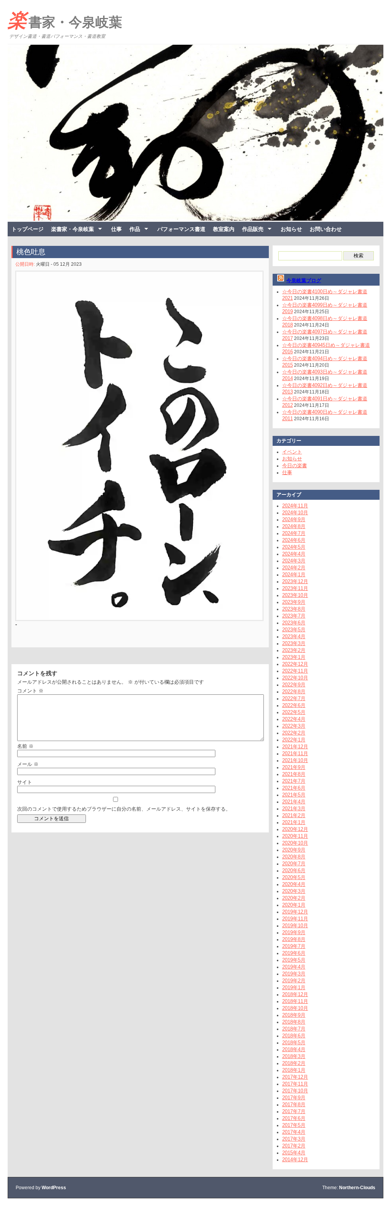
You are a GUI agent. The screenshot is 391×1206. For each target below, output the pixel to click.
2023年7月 (293, 616)
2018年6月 (293, 1036)
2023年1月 (293, 657)
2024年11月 (295, 506)
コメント (30, 691)
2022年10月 (295, 678)
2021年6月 (293, 788)
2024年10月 (295, 512)
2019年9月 (293, 932)
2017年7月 (293, 1111)
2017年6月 (293, 1118)
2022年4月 (293, 719)
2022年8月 (293, 691)
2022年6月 (293, 705)
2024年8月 (293, 526)
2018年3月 (293, 1056)
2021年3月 (293, 808)
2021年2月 (293, 815)
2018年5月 (293, 1042)
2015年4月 (293, 1153)
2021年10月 (295, 760)
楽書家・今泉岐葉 (65, 20)
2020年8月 (293, 857)
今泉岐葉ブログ (303, 280)
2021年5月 (293, 795)
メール (28, 764)
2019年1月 (293, 987)
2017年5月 (293, 1125)
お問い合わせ (326, 229)
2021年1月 (293, 822)
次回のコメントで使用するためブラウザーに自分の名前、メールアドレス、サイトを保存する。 (124, 809)
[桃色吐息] (138, 446)
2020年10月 (295, 843)
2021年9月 (293, 767)
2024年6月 (293, 540)
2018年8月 (293, 1022)
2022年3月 (293, 726)
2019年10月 (295, 925)
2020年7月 (293, 863)
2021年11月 (295, 753)
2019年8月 (293, 939)
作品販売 (252, 229)
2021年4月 (293, 802)
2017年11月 (295, 1084)
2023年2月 (293, 650)
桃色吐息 (30, 252)
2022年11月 (295, 671)
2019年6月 (293, 953)
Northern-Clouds (357, 1187)
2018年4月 (293, 1049)
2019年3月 (293, 974)
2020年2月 (293, 898)
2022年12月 (295, 664)
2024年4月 (293, 554)
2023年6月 (293, 623)
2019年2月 (293, 980)
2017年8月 (293, 1104)
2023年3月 (293, 643)
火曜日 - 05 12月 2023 (59, 264)
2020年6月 (293, 870)
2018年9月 (293, 1015)
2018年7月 (293, 1029)
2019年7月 (293, 946)
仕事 (116, 229)
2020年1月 (293, 905)
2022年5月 (293, 712)
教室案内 (223, 229)
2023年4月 (293, 636)
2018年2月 (293, 1063)
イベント (292, 452)
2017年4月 (293, 1132)
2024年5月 (293, 547)
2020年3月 (293, 891)
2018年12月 (295, 994)
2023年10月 (295, 595)
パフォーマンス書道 (181, 229)
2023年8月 (293, 609)
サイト (24, 782)
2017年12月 (295, 1077)
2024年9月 (293, 519)
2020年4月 (293, 884)
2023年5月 (293, 629)
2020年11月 (295, 836)
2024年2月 (293, 567)
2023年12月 (295, 581)
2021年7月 (293, 781)
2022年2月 (293, 733)
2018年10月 (295, 1008)
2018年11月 (295, 1001)
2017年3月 (293, 1139)
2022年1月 (293, 740)
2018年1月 (293, 1070)
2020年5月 (293, 877)
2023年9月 (293, 602)
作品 (134, 229)
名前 (25, 746)
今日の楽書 (294, 465)
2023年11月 (295, 588)
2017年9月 (293, 1097)
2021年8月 (293, 774)
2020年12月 (295, 829)
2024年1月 (293, 574)
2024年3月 (293, 561)
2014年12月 (295, 1159)
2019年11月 (295, 919)
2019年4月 (293, 967)
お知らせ (291, 229)
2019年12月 (295, 912)
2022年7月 (293, 698)
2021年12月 (295, 746)
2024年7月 (293, 533)
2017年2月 (293, 1146)
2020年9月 (293, 850)
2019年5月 (293, 960)
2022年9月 (293, 685)
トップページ (27, 229)
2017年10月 (295, 1091)
